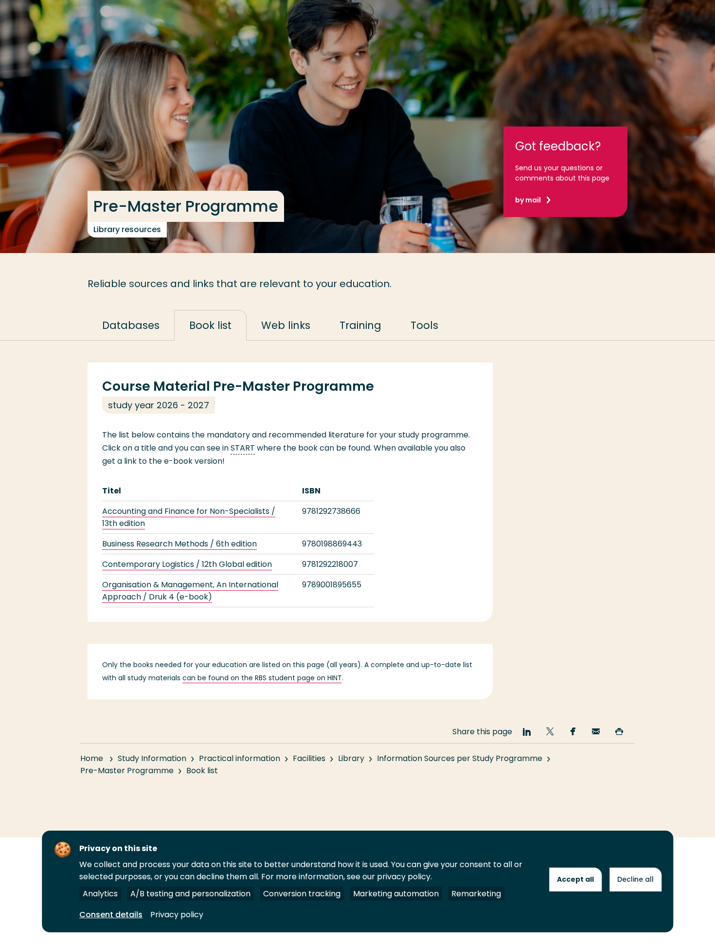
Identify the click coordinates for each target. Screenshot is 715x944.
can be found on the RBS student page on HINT (262, 678)
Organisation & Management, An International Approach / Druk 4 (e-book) (190, 590)
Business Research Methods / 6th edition (179, 543)
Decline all (635, 879)
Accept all (575, 879)
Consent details (111, 914)
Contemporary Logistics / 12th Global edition (187, 564)
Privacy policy (176, 914)
